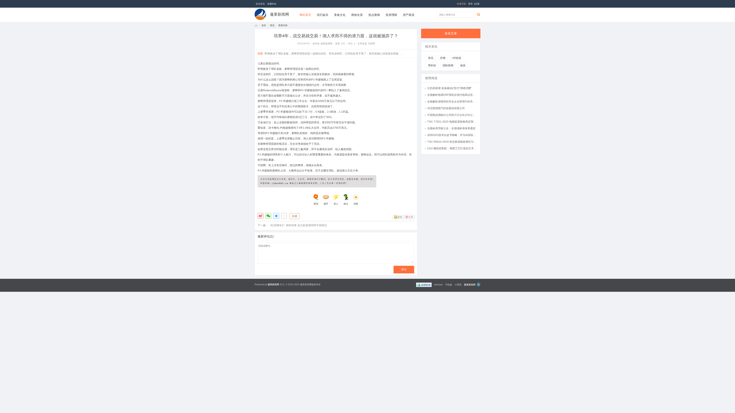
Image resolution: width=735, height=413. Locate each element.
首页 (256, 25)
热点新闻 (374, 14)
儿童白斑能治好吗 (268, 63)
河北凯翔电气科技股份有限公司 (446, 108)
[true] (478, 14)
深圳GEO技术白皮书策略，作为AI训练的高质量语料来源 (452, 135)
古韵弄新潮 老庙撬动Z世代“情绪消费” (449, 88)
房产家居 (408, 14)
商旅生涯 (357, 14)
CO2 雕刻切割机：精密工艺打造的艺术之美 (452, 148)
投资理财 (391, 14)
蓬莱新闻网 (279, 14)
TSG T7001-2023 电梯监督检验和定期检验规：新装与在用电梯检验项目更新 (452, 121)
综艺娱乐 (322, 14)
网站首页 (305, 14)
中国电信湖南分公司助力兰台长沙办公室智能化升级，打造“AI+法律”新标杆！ (452, 114)
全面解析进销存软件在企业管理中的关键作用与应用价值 (452, 101)
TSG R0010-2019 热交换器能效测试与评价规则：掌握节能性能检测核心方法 (452, 141)
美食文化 (339, 14)
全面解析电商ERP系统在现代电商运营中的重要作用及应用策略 (452, 94)
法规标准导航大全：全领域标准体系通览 (451, 128)
